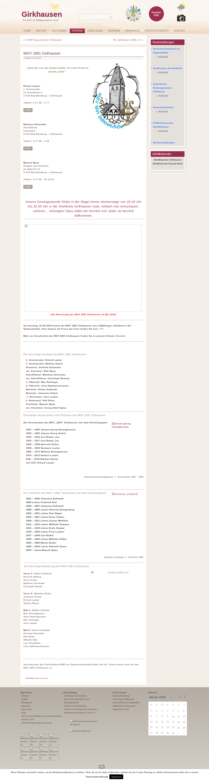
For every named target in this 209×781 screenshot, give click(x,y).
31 (156, 711)
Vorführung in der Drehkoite (167, 68)
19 (184, 722)
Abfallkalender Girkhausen (168, 160)
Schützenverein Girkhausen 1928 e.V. (79, 713)
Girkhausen (42, 14)
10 (173, 716)
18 (178, 722)
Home (27, 30)
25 (178, 727)
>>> (101, 329)
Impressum (25, 706)
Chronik (120, 336)
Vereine (77, 30)
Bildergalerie (26, 703)
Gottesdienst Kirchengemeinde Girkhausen (162, 88)
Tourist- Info (156, 14)
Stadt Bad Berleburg (121, 696)
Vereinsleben (43, 678)
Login (23, 713)
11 (178, 716)
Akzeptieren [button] (116, 777)
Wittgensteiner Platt (121, 709)
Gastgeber (59, 30)
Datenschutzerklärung (97, 776)
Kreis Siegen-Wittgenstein (123, 699)
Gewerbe (114, 30)
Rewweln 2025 (27, 719)
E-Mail (27, 110)
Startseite (25, 696)
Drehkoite (132, 30)
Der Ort (41, 30)
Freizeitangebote (156, 30)
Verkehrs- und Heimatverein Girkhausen (80, 709)
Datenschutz (26, 709)
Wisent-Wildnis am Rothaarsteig (126, 703)
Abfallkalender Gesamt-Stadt (168, 163)
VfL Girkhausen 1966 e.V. (127, 40)
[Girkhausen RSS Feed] (186, 764)
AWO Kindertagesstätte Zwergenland (36, 723)
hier (106, 664)
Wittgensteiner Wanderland (124, 706)
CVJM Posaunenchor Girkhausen (44, 40)
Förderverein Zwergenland (75, 706)
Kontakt (179, 30)
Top (101, 767)
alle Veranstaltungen (163, 142)
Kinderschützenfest (163, 107)
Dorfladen (95, 30)
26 (184, 727)
